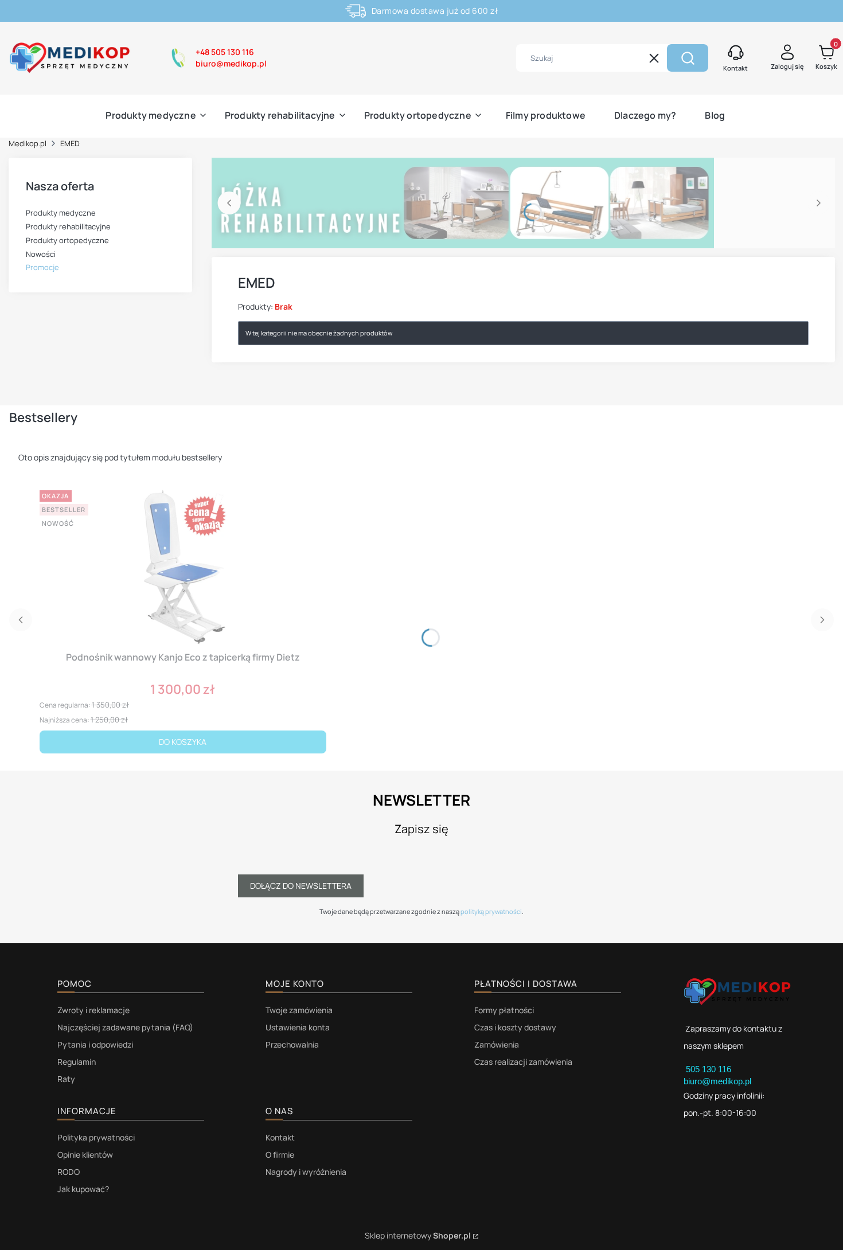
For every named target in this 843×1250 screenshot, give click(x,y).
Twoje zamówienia (299, 1010)
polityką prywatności (491, 911)
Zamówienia (496, 1044)
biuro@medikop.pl (717, 1081)
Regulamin (76, 1061)
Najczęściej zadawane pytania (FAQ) (125, 1027)
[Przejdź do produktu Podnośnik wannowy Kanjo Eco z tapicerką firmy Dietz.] (183, 566)
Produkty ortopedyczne (67, 240)
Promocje (42, 267)
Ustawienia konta (298, 1027)
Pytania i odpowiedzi (95, 1044)
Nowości (41, 254)
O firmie (280, 1154)
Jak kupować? (83, 1188)
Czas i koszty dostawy (515, 1027)
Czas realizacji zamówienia (523, 1061)
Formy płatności (504, 1010)
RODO (68, 1171)
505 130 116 (709, 1069)
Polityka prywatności (96, 1137)
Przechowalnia (292, 1044)
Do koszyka (182, 741)
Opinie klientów (85, 1154)
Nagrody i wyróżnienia (306, 1171)
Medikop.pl (27, 143)
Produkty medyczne (61, 213)
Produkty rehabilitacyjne (68, 226)
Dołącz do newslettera (301, 885)
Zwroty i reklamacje (93, 1010)
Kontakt (280, 1137)
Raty (66, 1078)
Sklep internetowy (418, 1235)
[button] (687, 58)
